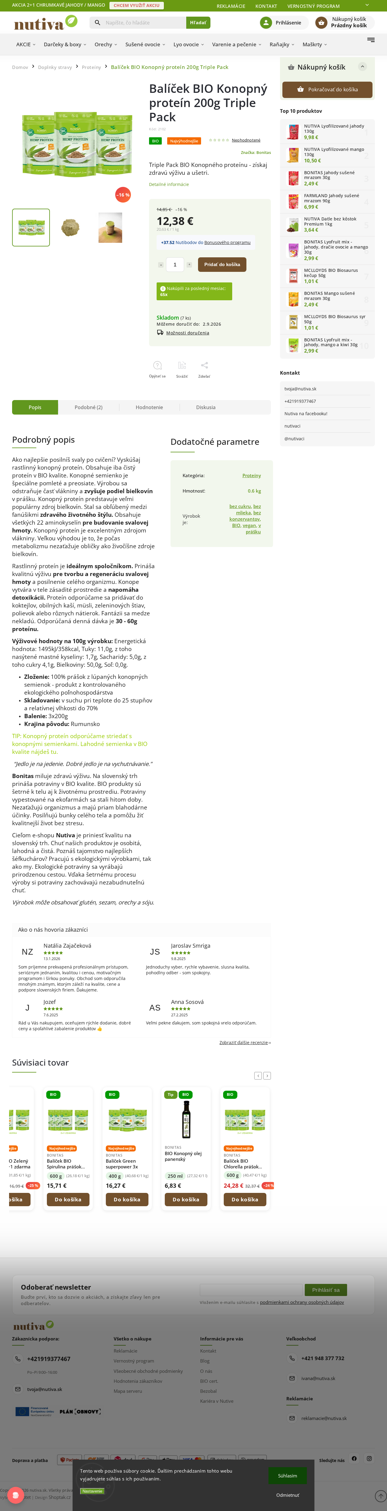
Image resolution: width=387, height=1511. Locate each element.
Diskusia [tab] (206, 407)
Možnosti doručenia (187, 333)
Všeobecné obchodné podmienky (148, 1371)
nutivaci (293, 426)
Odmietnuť (287, 1495)
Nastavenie (92, 1491)
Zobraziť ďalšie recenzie (244, 1042)
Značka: (256, 152)
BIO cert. (209, 1381)
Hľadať (198, 22)
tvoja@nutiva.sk (300, 389)
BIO (236, 525)
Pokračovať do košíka (333, 89)
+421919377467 (300, 401)
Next (268, 1075)
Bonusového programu (227, 242)
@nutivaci (294, 438)
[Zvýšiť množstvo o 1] (189, 265)
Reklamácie (231, 6)
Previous (259, 1075)
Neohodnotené (246, 140)
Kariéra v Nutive (216, 1401)
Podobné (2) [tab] (88, 407)
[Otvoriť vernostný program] (15, 1495)
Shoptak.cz (60, 1497)
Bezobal (208, 1391)
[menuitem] (26, 44)
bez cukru (240, 506)
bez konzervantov (245, 516)
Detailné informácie (169, 184)
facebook (354, 1458)
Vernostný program (314, 6)
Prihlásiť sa (326, 1290)
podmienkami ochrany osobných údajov (302, 1302)
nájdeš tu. (44, 751)
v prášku (253, 528)
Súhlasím (287, 1476)
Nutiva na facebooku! (306, 413)
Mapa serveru (128, 1391)
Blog (205, 1361)
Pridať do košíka (222, 264)
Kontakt (266, 6)
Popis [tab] (35, 407)
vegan (249, 525)
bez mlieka (248, 509)
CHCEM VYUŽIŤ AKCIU (137, 5)
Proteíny (251, 475)
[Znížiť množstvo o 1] (161, 265)
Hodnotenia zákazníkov (138, 1381)
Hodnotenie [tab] (149, 407)
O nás (206, 1371)
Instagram (369, 1458)
